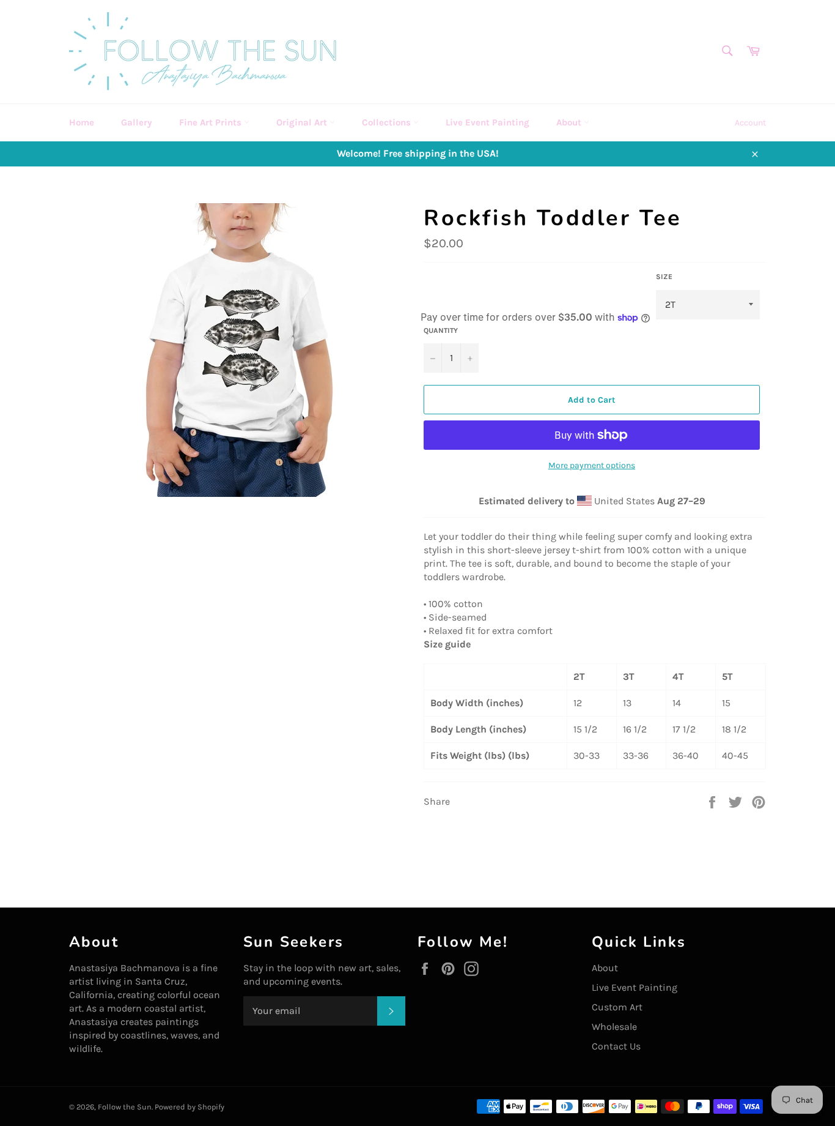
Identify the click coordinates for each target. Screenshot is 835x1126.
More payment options (591, 465)
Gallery (136, 122)
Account (750, 122)
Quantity (441, 330)
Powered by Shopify (189, 1106)
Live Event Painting (487, 122)
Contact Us (616, 1046)
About (570, 122)
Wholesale (614, 1026)
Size (664, 276)
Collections (387, 122)
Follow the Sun (125, 1106)
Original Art (302, 122)
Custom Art (617, 1007)
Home (81, 122)
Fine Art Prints (211, 122)
